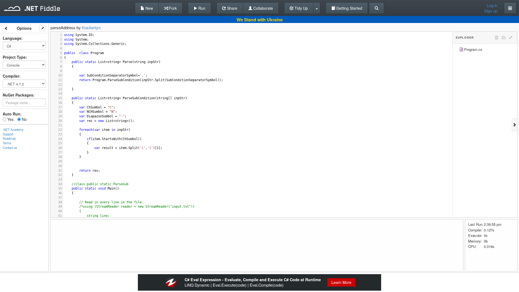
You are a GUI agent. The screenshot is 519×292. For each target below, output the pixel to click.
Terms (7, 143)
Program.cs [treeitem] (473, 49)
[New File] (496, 37)
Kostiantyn (91, 27)
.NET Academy (13, 129)
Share (231, 8)
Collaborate (262, 8)
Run (201, 8)
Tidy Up (301, 8)
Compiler (11, 76)
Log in (492, 5)
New (148, 8)
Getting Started (348, 8)
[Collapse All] (510, 37)
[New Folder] (503, 37)
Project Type (14, 57)
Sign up (490, 11)
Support (8, 134)
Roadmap (9, 138)
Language (12, 38)
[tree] (485, 50)
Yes (10, 119)
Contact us (10, 147)
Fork (172, 8)
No (24, 119)
